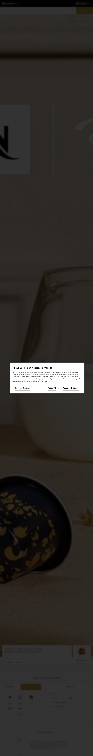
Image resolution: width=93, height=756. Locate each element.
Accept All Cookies (71, 388)
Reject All (52, 388)
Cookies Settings (22, 388)
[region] (47, 378)
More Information (42, 381)
